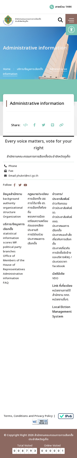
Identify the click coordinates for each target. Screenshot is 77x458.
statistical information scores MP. (11, 238)
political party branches (12, 249)
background (11, 199)
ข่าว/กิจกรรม (59, 204)
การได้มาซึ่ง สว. (37, 203)
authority (9, 203)
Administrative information (13, 276)
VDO (55, 278)
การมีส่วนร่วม (35, 234)
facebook (58, 266)
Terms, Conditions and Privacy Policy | (29, 416)
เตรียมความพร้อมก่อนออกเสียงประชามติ (38, 225)
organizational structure (13, 210)
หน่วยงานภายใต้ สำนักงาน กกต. (61, 292)
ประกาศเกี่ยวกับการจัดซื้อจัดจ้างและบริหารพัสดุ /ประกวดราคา (62, 255)
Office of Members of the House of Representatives (14, 263)
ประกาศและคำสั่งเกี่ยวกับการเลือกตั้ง (62, 239)
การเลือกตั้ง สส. (37, 199)
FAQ (6, 283)
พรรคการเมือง (36, 217)
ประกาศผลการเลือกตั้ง (36, 241)
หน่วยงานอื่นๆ (60, 299)
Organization (12, 217)
